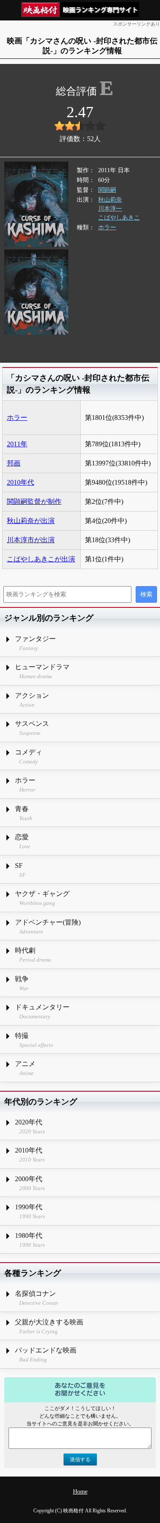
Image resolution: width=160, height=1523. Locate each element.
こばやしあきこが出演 (41, 559)
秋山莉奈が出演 (31, 520)
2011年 (17, 444)
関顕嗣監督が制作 (34, 501)
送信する (80, 1459)
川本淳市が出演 (31, 539)
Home (80, 1491)
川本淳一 (110, 208)
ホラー (107, 227)
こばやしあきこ (119, 217)
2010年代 (20, 482)
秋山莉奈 (110, 200)
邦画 (13, 463)
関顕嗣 (107, 190)
